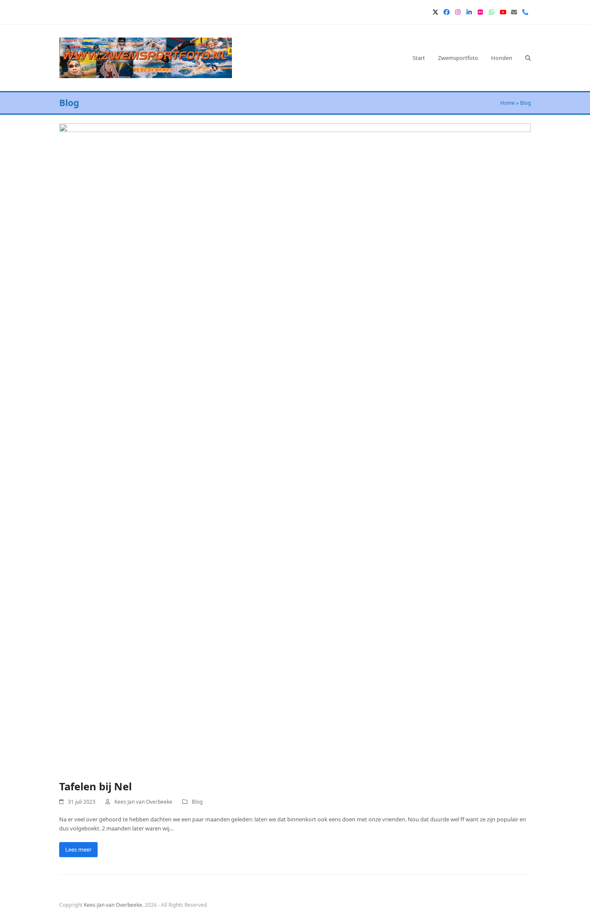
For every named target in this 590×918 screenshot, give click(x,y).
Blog (197, 801)
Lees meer (78, 849)
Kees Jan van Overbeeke (143, 801)
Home (507, 103)
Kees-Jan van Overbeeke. (113, 905)
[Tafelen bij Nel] (295, 446)
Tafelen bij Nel (95, 786)
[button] (528, 58)
